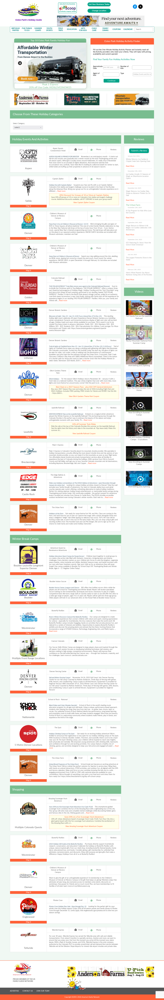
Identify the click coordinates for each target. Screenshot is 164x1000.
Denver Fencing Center (57, 671)
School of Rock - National (57, 699)
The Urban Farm (58, 507)
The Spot (58, 728)
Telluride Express (58, 930)
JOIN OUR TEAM (42, 991)
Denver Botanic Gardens (58, 310)
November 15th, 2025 (135, 207)
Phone (98, 149)
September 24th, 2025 (135, 222)
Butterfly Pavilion (58, 611)
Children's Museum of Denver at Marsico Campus (58, 216)
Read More (130, 166)
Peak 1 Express (57, 445)
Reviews (113, 150)
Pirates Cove (57, 900)
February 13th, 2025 (134, 269)
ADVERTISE (14, 991)
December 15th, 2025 (135, 171)
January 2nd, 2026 (134, 156)
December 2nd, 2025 (134, 188)
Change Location (99, 11)
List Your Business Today (99, 4)
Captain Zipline (57, 179)
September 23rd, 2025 (135, 239)
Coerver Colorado (57, 641)
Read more (61, 191)
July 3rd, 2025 (132, 254)
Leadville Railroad (58, 408)
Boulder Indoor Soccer (58, 581)
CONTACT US (27, 991)
